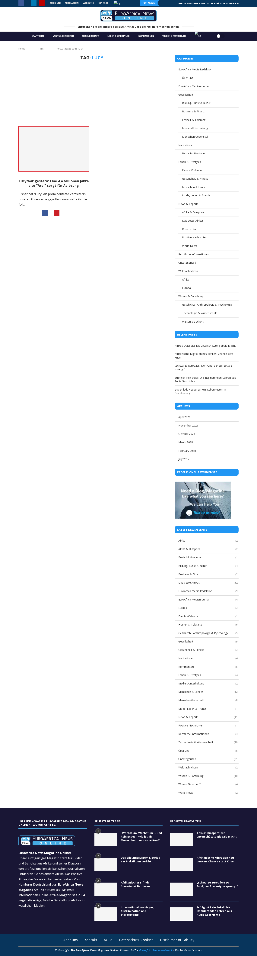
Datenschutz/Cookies (136, 940)
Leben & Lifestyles (118, 35)
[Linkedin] (33, 3)
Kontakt (90, 940)
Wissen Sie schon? (193, 321)
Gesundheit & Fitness (195, 178)
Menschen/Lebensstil (195, 136)
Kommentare (190, 229)
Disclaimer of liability (177, 940)
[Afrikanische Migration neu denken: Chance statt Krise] (181, 864)
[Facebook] (21, 3)
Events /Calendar (192, 170)
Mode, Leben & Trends (196, 195)
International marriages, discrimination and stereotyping (137, 911)
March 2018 (185, 442)
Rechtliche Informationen (193, 254)
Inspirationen (146, 35)
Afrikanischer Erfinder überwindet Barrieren (136, 884)
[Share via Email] (64, 213)
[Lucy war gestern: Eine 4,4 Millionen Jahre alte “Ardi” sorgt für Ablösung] (53, 149)
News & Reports (188, 204)
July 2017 (183, 459)
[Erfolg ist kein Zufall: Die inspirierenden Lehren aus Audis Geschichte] (181, 914)
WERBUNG (88, 3)
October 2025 (186, 434)
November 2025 (188, 425)
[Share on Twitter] (51, 213)
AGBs (108, 940)
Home (21, 48)
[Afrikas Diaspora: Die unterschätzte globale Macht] (181, 839)
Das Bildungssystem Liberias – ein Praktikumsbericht (141, 859)
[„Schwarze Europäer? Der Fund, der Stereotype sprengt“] (181, 889)
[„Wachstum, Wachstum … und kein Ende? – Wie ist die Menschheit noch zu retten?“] (105, 839)
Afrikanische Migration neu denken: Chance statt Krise (214, 3)
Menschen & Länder (194, 187)
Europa (186, 288)
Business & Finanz (193, 111)
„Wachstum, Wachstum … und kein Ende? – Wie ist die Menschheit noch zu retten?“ (141, 836)
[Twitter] (27, 3)
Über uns (187, 78)
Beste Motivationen (194, 153)
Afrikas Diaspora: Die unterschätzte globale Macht (205, 345)
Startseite (38, 35)
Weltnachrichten (63, 35)
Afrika (185, 279)
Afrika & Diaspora (193, 212)
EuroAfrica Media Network (155, 950)
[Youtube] (42, 3)
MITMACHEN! (72, 3)
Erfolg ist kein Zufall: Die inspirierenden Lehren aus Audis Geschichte (214, 911)
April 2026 (184, 417)
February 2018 (187, 450)
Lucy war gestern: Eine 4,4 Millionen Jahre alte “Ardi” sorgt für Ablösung (54, 183)
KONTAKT (103, 3)
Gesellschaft (90, 35)
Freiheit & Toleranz (193, 120)
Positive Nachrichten (194, 237)
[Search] (209, 36)
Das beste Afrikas (193, 220)
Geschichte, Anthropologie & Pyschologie (207, 304)
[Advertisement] (91, 92)
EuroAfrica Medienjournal (193, 86)
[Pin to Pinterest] (56, 213)
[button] (164, 3)
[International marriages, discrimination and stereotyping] (105, 914)
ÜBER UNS (55, 3)
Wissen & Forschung (174, 35)
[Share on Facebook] (45, 213)
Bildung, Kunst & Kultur (196, 103)
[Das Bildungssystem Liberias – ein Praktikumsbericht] (105, 864)
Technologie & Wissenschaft (199, 313)
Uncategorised (187, 262)
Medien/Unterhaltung (195, 128)
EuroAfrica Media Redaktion (195, 69)
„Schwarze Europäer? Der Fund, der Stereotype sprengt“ (217, 884)
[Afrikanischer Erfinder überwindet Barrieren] (105, 889)
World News (189, 246)
